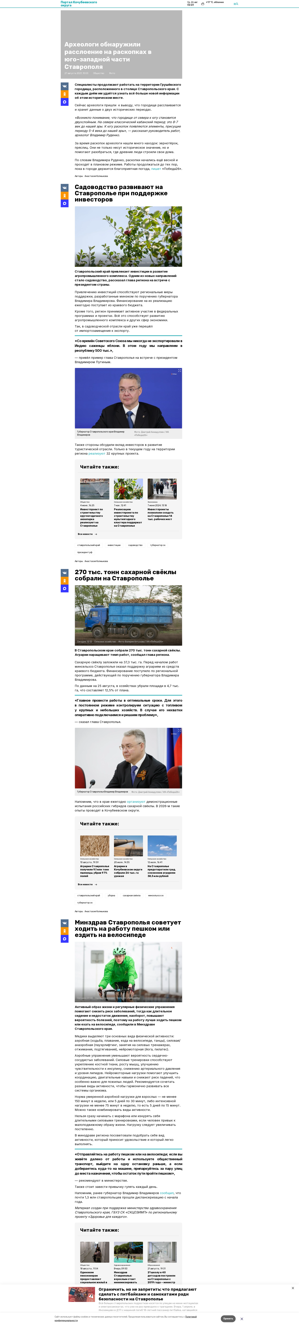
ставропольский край (88, 545)
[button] (82, 1294)
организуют (136, 802)
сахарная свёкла (131, 895)
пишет (156, 169)
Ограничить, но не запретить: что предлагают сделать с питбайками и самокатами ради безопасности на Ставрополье (148, 1294)
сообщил (167, 1193)
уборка (111, 895)
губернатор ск (157, 545)
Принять (228, 1318)
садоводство (135, 545)
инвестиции (114, 545)
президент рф (84, 552)
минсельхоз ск (156, 895)
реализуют (96, 453)
